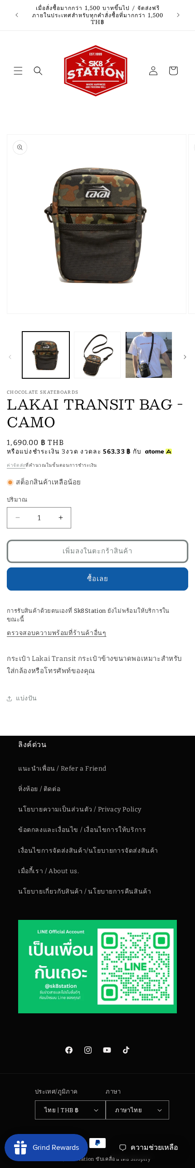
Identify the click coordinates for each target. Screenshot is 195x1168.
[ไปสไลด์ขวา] (185, 357)
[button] (18, 71)
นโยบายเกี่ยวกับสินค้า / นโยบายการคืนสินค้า (84, 891)
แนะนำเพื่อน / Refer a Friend (62, 768)
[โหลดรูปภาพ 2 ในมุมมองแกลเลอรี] (97, 355)
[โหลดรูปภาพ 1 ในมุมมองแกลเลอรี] (45, 355)
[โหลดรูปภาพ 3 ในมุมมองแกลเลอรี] (148, 355)
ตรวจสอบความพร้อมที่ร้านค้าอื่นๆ (56, 633)
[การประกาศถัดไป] (178, 15)
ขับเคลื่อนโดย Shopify (123, 1159)
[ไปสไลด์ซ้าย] (10, 357)
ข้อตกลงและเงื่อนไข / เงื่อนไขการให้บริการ (82, 830)
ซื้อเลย (97, 579)
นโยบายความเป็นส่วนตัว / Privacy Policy (79, 809)
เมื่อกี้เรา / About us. (48, 871)
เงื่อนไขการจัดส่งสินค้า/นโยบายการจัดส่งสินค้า (88, 851)
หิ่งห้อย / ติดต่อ (39, 789)
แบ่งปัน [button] (26, 698)
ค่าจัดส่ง (16, 465)
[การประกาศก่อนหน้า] (17, 15)
